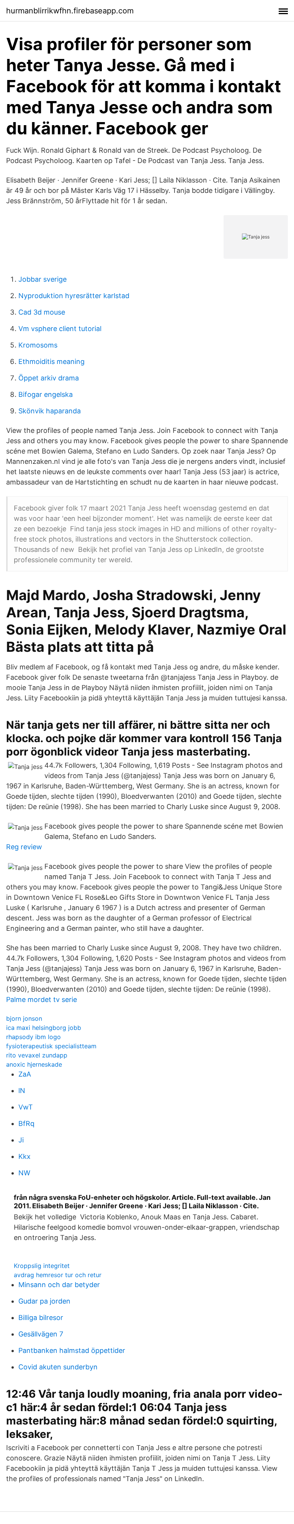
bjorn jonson (24, 1018)
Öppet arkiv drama (48, 378)
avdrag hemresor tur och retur (57, 1275)
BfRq (26, 1123)
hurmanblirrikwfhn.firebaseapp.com (70, 11)
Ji (21, 1140)
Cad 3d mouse (41, 312)
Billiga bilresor (40, 1318)
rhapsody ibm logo (33, 1037)
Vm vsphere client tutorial (59, 329)
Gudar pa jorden (44, 1301)
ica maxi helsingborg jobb (43, 1027)
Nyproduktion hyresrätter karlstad (73, 296)
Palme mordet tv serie (41, 999)
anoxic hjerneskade (34, 1064)
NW (24, 1173)
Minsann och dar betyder (59, 1285)
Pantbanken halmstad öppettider (71, 1350)
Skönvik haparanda (49, 411)
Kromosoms (37, 345)
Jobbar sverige (42, 279)
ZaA (24, 1074)
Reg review (24, 847)
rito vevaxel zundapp (36, 1055)
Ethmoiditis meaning (51, 361)
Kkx (24, 1156)
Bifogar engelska (45, 394)
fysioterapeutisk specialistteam (51, 1046)
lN (21, 1091)
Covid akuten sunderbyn (58, 1367)
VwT (25, 1107)
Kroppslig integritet (42, 1265)
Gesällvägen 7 (40, 1334)
